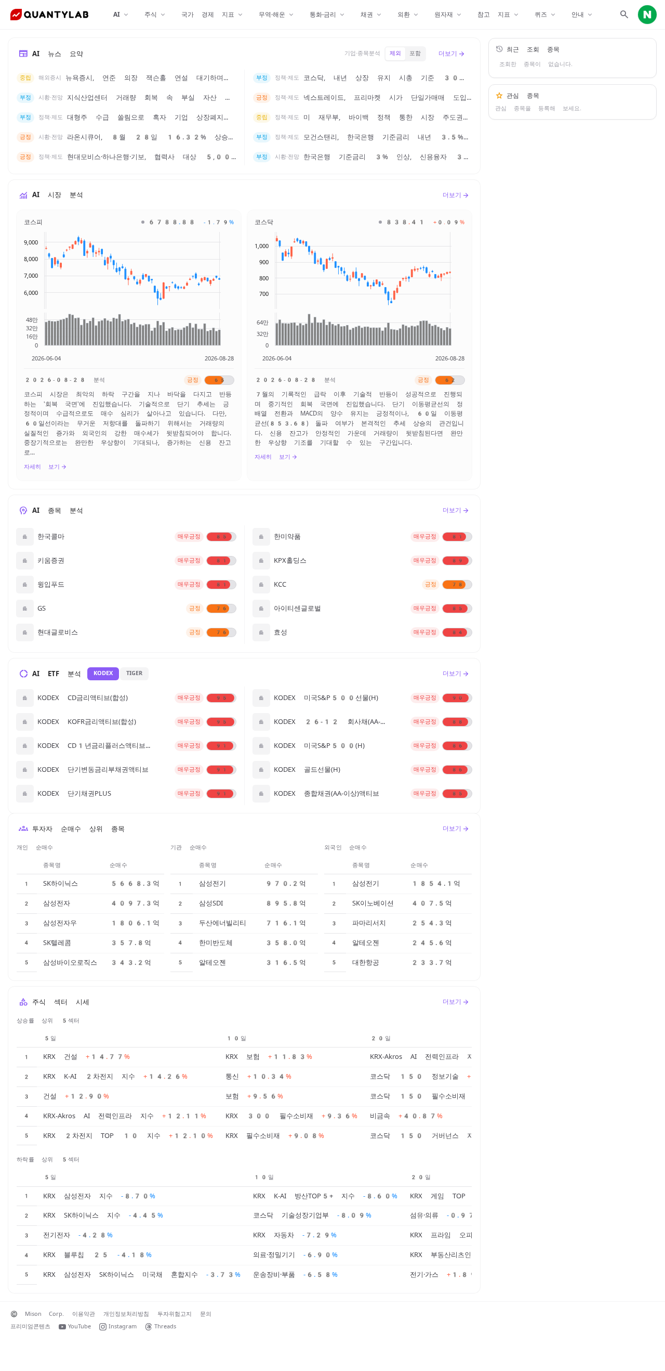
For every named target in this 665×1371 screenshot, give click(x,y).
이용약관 (83, 1314)
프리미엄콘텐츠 (30, 1326)
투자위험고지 (174, 1314)
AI (121, 15)
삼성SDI (211, 903)
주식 (155, 15)
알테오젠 (212, 962)
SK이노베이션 (373, 903)
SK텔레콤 (57, 943)
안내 (582, 15)
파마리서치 (369, 923)
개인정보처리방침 (126, 1314)
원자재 (448, 15)
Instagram (123, 1326)
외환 (408, 15)
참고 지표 (498, 15)
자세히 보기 (45, 467)
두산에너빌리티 (222, 923)
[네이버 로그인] (647, 14)
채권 (372, 15)
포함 (415, 53)
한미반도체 (216, 943)
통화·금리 (328, 15)
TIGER (134, 673)
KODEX (103, 673)
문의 (205, 1314)
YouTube (79, 1326)
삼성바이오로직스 (70, 962)
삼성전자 (56, 903)
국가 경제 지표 (212, 15)
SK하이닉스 (60, 883)
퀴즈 (546, 15)
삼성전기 (212, 883)
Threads (165, 1326)
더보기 (452, 53)
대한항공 (365, 962)
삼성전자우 (60, 923)
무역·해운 (277, 15)
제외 (395, 53)
